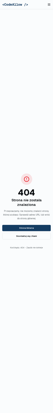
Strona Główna (26, 228)
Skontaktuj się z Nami (26, 236)
